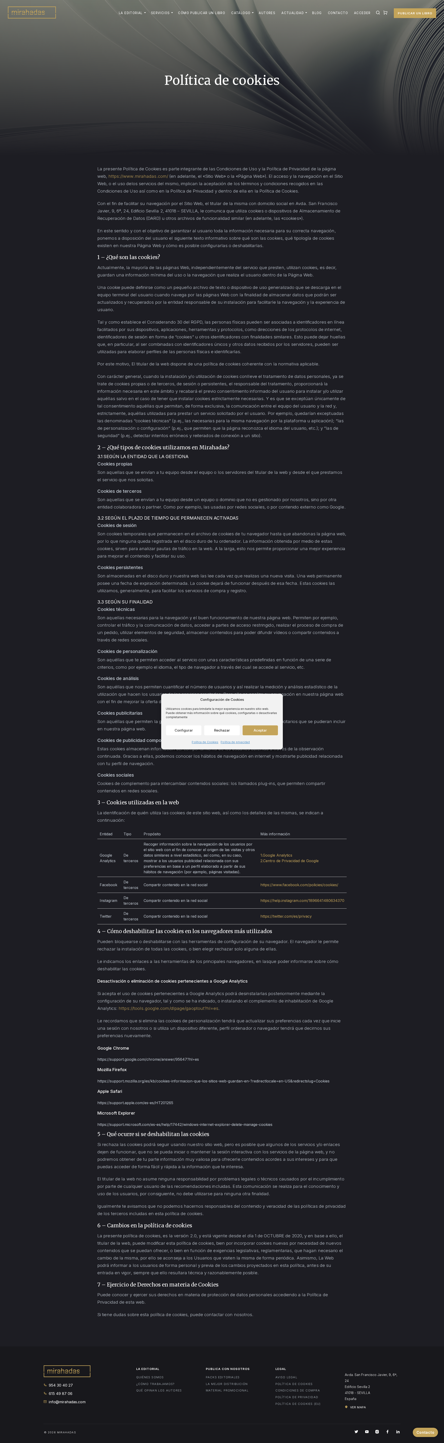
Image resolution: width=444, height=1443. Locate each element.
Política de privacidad (235, 742)
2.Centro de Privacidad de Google (289, 860)
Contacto (338, 13)
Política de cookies (294, 1384)
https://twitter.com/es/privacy (286, 916)
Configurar (184, 730)
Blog (317, 13)
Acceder (362, 13)
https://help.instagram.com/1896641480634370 (302, 900)
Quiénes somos (150, 1377)
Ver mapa (357, 1407)
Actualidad (292, 13)
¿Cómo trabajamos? (155, 1384)
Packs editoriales (223, 1377)
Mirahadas (32, 12)
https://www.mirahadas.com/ (138, 176)
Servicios (160, 13)
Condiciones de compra (297, 1390)
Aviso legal (286, 1377)
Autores (267, 13)
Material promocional (227, 1390)
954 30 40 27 (60, 1385)
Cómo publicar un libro (201, 13)
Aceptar (260, 730)
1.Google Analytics (276, 855)
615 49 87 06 (60, 1393)
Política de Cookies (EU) (298, 1404)
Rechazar (222, 730)
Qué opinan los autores (159, 1390)
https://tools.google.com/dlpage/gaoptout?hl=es (168, 1008)
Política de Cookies (205, 742)
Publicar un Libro (415, 13)
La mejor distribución (227, 1384)
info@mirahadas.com (67, 1402)
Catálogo (240, 13)
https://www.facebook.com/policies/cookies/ (299, 884)
